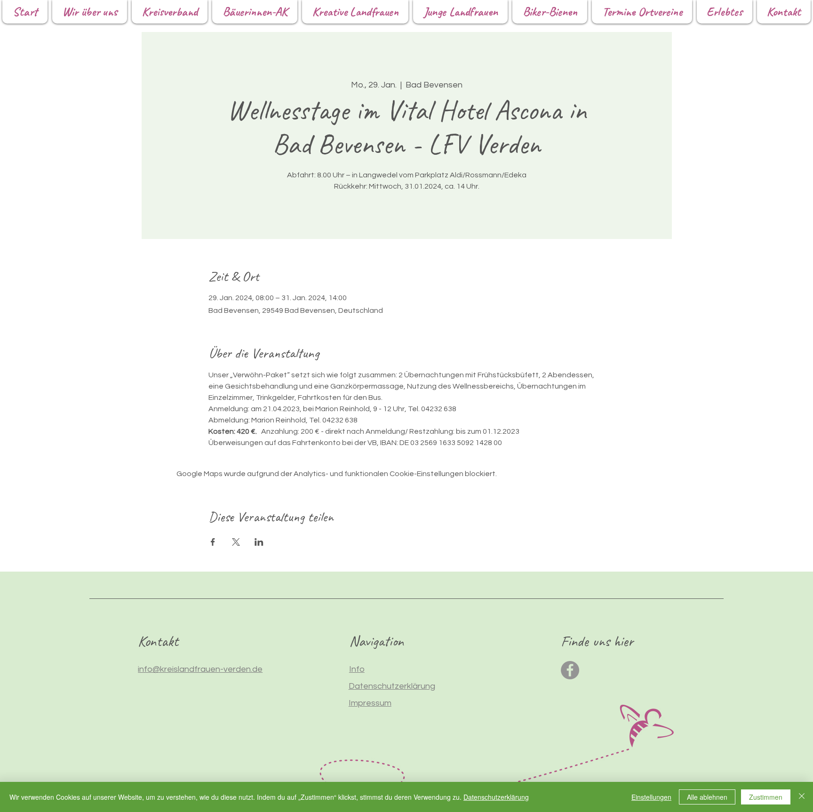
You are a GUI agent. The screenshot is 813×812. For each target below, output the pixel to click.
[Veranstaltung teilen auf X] (235, 542)
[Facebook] (570, 670)
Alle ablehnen (707, 797)
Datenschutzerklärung (496, 797)
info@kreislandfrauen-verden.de (200, 669)
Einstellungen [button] (651, 797)
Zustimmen (765, 797)
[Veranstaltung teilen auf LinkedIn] (259, 542)
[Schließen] (801, 796)
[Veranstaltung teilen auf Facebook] (212, 542)
